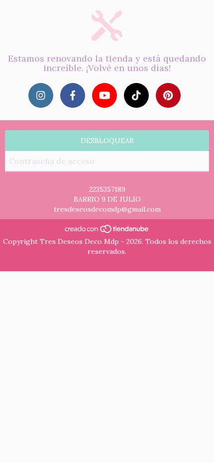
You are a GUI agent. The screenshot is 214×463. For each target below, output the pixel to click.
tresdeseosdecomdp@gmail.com (107, 209)
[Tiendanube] (107, 231)
